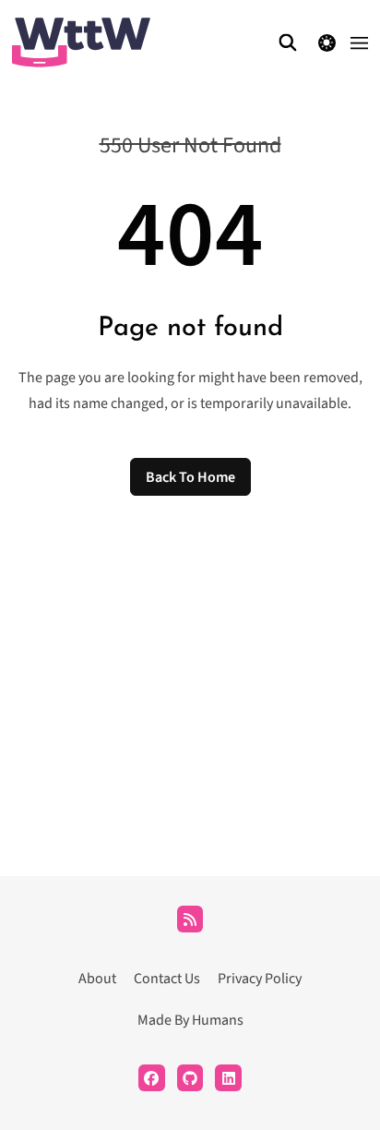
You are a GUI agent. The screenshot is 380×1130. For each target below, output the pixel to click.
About (97, 978)
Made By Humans (190, 1020)
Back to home (190, 477)
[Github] (190, 1077)
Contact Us (167, 978)
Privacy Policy (260, 978)
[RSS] (190, 919)
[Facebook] (151, 1077)
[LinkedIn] (228, 1077)
